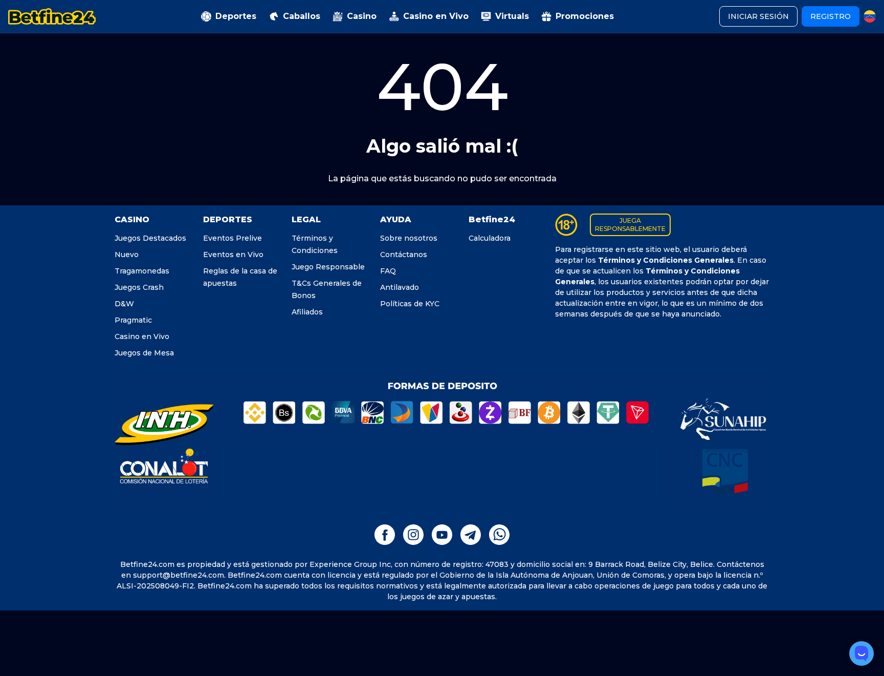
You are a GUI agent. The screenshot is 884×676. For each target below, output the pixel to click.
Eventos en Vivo (233, 254)
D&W (124, 303)
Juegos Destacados (150, 238)
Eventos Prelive (232, 238)
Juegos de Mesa (144, 352)
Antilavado (399, 287)
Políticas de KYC (409, 303)
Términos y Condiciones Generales (666, 260)
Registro (830, 16)
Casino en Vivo (142, 336)
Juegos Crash (139, 287)
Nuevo (127, 254)
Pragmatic (133, 320)
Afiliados (307, 311)
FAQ (388, 271)
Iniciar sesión (758, 16)
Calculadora (490, 238)
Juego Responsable (328, 266)
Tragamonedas (142, 271)
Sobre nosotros (408, 238)
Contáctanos (403, 254)
